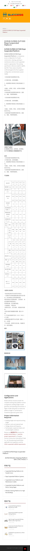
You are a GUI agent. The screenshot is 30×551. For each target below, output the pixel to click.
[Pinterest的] (7, 18)
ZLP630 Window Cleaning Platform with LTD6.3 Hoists (16, 458)
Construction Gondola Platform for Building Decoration (16, 526)
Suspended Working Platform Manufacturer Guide (15, 506)
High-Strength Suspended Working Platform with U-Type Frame (16, 520)
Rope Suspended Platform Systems (14, 476)
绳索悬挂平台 (14, 432)
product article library (10, 434)
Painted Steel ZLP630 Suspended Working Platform (16, 513)
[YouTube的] (10, 18)
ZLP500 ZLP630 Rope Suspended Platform (14, 452)
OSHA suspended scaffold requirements (14, 444)
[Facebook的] (4, 18)
